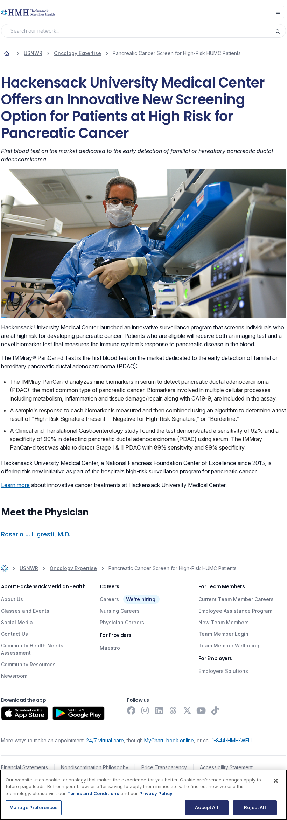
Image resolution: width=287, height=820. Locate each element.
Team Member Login (223, 634)
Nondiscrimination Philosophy (94, 767)
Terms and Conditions (93, 793)
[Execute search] (280, 31)
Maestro (110, 648)
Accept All (206, 807)
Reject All (255, 807)
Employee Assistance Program (235, 611)
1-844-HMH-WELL (232, 740)
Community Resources (28, 664)
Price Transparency (164, 767)
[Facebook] (131, 710)
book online (180, 740)
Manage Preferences (33, 807)
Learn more (15, 484)
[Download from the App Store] (24, 713)
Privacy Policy (156, 793)
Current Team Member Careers (236, 599)
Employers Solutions (223, 671)
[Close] (276, 780)
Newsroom (14, 676)
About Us (12, 599)
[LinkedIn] (159, 710)
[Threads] (173, 710)
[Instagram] (145, 710)
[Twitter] (187, 710)
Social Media (17, 622)
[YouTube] (201, 710)
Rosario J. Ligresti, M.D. (36, 534)
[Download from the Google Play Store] (78, 713)
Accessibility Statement (226, 767)
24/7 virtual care (105, 740)
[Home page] (6, 53)
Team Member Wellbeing (228, 645)
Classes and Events (25, 611)
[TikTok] (215, 710)
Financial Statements (24, 767)
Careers (109, 599)
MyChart (153, 740)
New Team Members (223, 622)
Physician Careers (122, 622)
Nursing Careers (120, 611)
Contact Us (14, 634)
